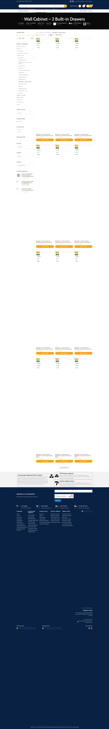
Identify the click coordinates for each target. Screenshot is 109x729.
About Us (18, 514)
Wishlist (41, 515)
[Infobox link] (26, 507)
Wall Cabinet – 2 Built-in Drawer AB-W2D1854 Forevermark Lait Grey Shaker (63, 241)
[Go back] (22, 19)
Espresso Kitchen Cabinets (67, 525)
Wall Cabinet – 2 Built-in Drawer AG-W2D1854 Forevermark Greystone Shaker (63, 348)
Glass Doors (21, 68)
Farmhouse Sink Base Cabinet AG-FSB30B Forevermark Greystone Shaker (28, 182)
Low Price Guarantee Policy (22, 527)
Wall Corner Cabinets (23, 84)
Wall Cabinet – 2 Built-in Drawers (25, 81)
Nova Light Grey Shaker (32, 528)
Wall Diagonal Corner (23, 88)
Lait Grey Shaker (31, 516)
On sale (19, 129)
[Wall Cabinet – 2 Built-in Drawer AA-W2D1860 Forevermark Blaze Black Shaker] (83, 85)
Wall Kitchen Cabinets (55, 515)
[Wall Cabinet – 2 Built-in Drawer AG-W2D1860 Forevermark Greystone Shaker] (83, 299)
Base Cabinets (20, 51)
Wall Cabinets (20, 57)
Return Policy (19, 519)
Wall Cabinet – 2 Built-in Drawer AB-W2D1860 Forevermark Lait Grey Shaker (82, 241)
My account (41, 514)
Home (37, 32)
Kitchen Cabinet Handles (55, 522)
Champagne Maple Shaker (33, 520)
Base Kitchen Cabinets (55, 514)
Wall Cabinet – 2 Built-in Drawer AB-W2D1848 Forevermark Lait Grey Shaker (44, 241)
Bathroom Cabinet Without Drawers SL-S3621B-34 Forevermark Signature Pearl (27, 175)
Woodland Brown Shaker (33, 530)
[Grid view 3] (50, 35)
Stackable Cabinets (22, 77)
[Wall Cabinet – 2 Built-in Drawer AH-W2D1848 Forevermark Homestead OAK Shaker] (45, 405)
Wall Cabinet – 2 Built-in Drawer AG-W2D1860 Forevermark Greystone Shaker (82, 348)
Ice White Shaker (31, 515)
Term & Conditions (20, 523)
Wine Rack (21, 93)
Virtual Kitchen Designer (44, 523)
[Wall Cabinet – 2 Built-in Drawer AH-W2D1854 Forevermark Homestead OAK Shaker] (64, 405)
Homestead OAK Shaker (33, 525)
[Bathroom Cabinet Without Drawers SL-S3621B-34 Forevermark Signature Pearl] (19, 176)
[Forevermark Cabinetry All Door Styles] (51, 476)
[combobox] (25, 113)
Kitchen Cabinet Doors (55, 517)
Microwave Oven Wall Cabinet (24, 70)
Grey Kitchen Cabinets (66, 514)
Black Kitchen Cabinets (66, 519)
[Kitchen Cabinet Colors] (57, 483)
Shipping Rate (19, 522)
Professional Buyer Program (44, 522)
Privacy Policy (19, 517)
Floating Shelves (22, 65)
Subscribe (57, 500)
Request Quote (42, 517)
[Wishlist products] (80, 6)
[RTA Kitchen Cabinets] (57, 476)
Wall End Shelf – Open (23, 90)
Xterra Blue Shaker (31, 531)
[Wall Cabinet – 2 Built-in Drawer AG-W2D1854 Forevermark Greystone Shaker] (64, 299)
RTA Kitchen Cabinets (66, 473)
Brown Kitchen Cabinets (67, 522)
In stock (19, 131)
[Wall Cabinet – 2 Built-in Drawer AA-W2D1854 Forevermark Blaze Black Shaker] (64, 85)
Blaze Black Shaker (31, 518)
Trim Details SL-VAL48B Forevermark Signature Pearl (27, 189)
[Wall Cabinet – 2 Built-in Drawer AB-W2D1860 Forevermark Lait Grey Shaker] (83, 192)
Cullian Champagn (31, 521)
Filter (32, 38)
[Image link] (26, 675)
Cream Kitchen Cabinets (67, 523)
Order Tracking (42, 519)
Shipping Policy (20, 520)
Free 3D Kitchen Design (43, 520)
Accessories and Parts (21, 46)
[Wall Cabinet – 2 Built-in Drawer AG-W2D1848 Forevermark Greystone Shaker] (45, 299)
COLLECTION (19, 99)
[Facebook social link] (71, 1)
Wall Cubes (21, 86)
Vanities (18, 104)
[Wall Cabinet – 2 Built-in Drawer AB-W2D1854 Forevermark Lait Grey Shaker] (64, 192)
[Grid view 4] (53, 35)
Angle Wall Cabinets (22, 60)
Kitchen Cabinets (20, 102)
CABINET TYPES (20, 97)
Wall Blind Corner (22, 79)
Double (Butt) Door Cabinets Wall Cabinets (25, 63)
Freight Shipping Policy (21, 525)
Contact (18, 515)
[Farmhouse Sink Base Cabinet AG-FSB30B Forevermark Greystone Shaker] (19, 183)
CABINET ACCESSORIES (21, 95)
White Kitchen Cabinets (66, 515)
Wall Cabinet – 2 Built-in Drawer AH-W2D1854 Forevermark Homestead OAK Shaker (63, 456)
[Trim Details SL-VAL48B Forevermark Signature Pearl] (19, 190)
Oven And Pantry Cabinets (23, 53)
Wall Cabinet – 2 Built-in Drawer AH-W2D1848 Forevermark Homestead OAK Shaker (44, 456)
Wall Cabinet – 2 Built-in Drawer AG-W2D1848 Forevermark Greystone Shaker (44, 348)
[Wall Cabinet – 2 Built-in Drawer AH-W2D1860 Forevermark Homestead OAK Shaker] (83, 405)
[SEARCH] (65, 6)
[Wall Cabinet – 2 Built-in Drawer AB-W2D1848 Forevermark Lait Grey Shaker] (45, 192)
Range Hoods (21, 72)
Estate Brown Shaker (32, 526)
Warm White (64, 517)
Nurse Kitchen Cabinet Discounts (21, 529)
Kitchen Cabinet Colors (67, 481)
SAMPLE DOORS (21, 55)
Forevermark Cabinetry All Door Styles (30, 475)
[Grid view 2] (48, 35)
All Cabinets (19, 48)
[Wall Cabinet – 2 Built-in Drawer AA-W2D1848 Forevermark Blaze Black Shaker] (45, 85)
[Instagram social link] (73, 1)
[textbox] (25, 113)
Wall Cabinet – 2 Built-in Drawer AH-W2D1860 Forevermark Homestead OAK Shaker (82, 456)
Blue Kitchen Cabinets (66, 520)
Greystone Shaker (31, 523)
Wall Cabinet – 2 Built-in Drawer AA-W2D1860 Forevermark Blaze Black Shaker (83, 135)
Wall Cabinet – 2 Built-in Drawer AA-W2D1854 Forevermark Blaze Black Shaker (63, 135)
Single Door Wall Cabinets (24, 74)
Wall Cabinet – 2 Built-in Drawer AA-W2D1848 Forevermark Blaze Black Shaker (44, 135)
